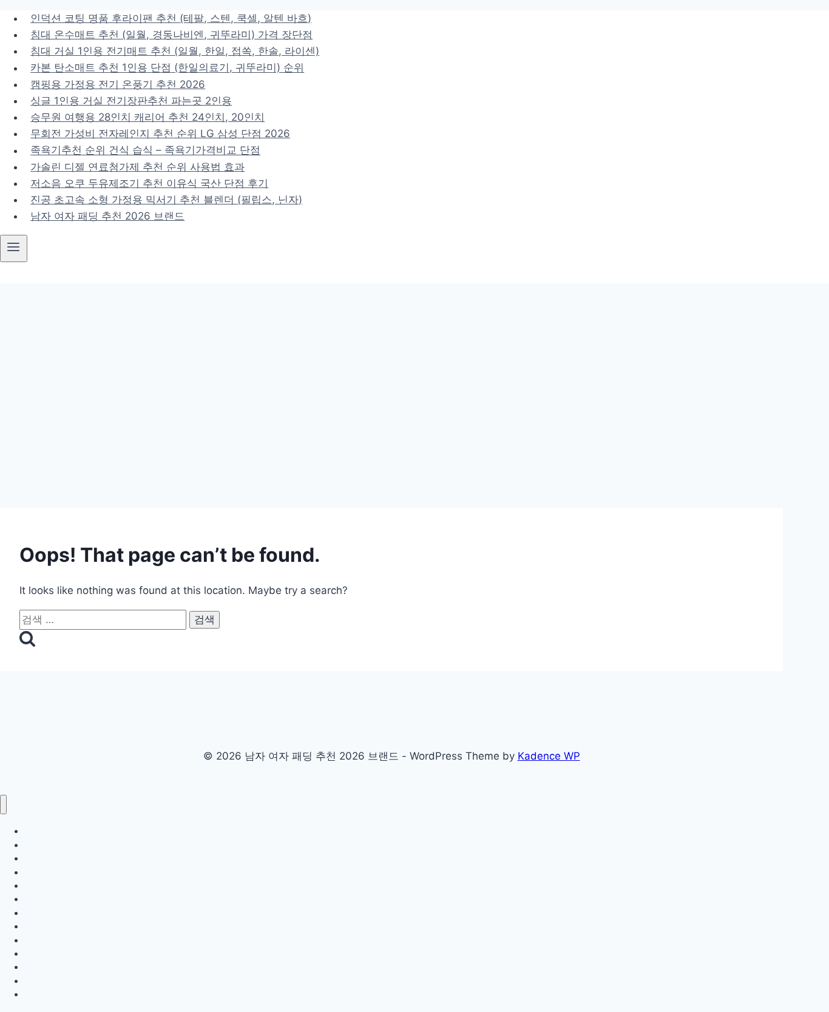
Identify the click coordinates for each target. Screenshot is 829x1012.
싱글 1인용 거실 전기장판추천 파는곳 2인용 (131, 101)
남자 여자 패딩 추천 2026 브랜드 (107, 216)
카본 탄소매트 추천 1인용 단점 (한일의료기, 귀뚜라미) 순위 (167, 68)
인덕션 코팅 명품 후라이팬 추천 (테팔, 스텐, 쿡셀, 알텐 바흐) (170, 18)
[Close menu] (3, 805)
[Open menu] (13, 248)
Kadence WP (549, 756)
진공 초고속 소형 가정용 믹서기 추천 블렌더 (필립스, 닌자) (166, 200)
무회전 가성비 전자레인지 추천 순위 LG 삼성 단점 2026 (160, 133)
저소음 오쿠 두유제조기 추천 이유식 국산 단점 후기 (149, 183)
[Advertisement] (414, 374)
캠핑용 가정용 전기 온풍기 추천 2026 (117, 84)
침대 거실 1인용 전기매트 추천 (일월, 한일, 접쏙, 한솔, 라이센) (174, 51)
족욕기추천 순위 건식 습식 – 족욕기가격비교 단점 (145, 150)
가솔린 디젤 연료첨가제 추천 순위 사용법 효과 (137, 167)
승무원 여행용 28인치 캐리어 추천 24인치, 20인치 (147, 117)
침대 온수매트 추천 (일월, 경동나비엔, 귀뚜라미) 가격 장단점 (171, 35)
